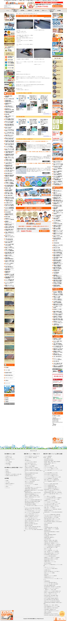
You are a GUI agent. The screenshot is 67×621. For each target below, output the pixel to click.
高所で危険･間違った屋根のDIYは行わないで (51, 554)
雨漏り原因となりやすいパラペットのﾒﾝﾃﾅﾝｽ (9, 135)
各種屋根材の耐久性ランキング (49, 577)
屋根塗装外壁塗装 (58, 92)
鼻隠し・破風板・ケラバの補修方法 (9, 116)
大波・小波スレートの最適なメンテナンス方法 (9, 157)
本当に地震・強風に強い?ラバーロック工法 (9, 171)
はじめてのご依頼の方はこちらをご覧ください (32, 456)
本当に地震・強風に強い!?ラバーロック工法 (51, 596)
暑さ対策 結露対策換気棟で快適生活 (8, 190)
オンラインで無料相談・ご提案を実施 (31, 457)
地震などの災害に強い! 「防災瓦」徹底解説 (58, 265)
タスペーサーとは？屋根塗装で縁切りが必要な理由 (52, 514)
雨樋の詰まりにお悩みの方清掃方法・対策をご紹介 (58, 349)
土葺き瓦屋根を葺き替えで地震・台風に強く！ (9, 152)
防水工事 (58, 78)
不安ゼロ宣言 (8, 460)
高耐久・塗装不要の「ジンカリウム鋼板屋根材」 (51, 551)
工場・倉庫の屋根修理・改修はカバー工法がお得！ (58, 344)
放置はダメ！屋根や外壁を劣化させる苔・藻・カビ (52, 592)
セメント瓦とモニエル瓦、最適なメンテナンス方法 (52, 503)
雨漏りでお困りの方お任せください (30, 463)
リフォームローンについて (29, 498)
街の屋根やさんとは (9, 456)
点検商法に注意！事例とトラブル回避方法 (31, 467)
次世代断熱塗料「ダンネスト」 (56, 273)
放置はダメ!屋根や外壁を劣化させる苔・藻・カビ (9, 227)
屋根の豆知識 (7, 216)
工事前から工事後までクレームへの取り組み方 (58, 299)
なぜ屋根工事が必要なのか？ (58, 190)
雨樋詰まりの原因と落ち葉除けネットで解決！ (58, 352)
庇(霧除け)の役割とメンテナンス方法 (8, 160)
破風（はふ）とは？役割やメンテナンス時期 (9, 285)
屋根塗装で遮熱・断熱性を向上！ (49, 537)
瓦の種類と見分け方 (8, 202)
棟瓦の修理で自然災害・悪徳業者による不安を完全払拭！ (53, 521)
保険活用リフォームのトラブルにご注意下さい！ (51, 588)
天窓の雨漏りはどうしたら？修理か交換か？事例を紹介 (52, 509)
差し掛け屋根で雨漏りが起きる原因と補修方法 (51, 599)
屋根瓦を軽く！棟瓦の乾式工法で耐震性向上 (57, 260)
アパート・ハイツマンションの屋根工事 (57, 359)
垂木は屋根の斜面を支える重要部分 (30, 504)
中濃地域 (6, 401)
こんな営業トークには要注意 (57, 307)
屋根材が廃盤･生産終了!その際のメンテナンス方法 (52, 518)
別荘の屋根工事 (56, 361)
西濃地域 (6, 399)
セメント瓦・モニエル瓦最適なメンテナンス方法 (9, 149)
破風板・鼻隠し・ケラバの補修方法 (49, 507)
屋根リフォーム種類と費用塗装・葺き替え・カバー (58, 211)
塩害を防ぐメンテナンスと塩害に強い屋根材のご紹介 (52, 591)
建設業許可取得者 (8, 372)
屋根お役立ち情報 (57, 247)
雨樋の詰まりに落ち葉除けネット (30, 522)
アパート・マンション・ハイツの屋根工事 (31, 484)
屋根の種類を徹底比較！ (56, 208)
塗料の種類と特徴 (57, 376)
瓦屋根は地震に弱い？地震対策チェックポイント (58, 263)
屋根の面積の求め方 (8, 173)
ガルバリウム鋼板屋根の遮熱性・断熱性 (58, 171)
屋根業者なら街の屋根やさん (10, 483)
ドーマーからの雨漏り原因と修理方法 (9, 266)
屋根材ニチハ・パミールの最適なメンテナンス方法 (58, 231)
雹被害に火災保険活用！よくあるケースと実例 (58, 283)
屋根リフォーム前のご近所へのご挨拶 (57, 297)
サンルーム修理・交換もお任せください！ (58, 341)
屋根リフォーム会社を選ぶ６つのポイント (58, 245)
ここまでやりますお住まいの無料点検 (51, 10)
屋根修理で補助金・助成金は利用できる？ (57, 286)
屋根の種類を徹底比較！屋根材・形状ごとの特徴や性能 (52, 492)
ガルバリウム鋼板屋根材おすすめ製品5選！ (58, 177)
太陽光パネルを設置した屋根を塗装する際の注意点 (33, 526)
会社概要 (59, 10)
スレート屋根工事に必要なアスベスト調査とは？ (9, 280)
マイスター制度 (8, 464)
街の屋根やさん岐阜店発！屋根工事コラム (12, 475)
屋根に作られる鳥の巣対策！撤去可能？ (58, 354)
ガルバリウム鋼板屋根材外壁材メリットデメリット (58, 182)
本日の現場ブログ (8, 472)
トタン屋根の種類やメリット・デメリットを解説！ (52, 499)
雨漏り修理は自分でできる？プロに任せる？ (9, 106)
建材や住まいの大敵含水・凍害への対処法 (9, 193)
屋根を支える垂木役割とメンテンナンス (9, 255)
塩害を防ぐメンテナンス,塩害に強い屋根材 (9, 224)
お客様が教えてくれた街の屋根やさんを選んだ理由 (13, 474)
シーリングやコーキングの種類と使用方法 (9, 163)
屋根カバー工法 (60, 66)
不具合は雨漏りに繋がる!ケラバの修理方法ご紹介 (9, 119)
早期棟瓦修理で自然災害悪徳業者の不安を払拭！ (9, 155)
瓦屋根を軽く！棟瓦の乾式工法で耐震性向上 (51, 541)
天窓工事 (58, 95)
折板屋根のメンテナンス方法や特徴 (49, 500)
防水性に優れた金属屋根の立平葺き (49, 585)
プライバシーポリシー (9, 377)
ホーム (8, 10)
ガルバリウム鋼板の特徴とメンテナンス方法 (9, 247)
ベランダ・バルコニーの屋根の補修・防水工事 (32, 480)
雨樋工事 (58, 74)
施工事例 (22, 10)
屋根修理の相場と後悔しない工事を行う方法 (57, 195)
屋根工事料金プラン (28, 460)
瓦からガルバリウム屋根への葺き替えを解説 (58, 166)
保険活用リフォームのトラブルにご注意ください (58, 322)
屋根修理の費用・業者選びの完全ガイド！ (9, 101)
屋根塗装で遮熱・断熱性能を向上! (58, 275)
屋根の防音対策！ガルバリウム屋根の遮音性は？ (58, 184)
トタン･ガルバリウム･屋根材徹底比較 (9, 239)
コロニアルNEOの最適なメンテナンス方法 (58, 236)
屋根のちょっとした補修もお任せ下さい (31, 464)
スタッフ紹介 (8, 482)
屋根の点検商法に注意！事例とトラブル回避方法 (58, 312)
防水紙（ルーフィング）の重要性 (49, 572)
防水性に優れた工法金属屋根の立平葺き (8, 165)
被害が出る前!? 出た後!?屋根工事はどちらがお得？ (58, 304)
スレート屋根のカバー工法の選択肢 (58, 213)
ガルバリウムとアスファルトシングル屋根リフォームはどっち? (9, 235)
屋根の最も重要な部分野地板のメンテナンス (9, 214)
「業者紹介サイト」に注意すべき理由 (57, 324)
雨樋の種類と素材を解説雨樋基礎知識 (9, 277)
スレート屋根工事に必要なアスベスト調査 (50, 547)
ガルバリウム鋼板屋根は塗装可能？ (58, 169)
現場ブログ (20, 13)
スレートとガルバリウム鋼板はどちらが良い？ (58, 161)
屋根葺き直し (59, 83)
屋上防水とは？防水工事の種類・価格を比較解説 (9, 141)
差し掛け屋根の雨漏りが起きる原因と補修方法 (9, 186)
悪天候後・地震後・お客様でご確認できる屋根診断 (52, 461)
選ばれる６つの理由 (9, 457)
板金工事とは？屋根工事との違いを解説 (9, 109)
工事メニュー (44, 10)
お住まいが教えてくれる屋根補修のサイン (58, 203)
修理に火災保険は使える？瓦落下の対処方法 (58, 255)
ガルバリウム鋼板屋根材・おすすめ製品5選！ (51, 478)
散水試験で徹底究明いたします (30, 474)
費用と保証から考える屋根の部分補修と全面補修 (32, 501)
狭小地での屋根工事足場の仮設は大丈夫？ (57, 238)
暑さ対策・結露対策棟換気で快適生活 (50, 534)
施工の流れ (37, 10)
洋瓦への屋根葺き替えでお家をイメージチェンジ (9, 232)
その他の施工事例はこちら (47, 113)
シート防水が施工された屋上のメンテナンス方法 (9, 133)
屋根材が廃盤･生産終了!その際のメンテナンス (9, 230)
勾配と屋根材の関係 (8, 195)
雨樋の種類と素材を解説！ (29, 525)
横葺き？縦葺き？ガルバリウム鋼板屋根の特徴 (58, 179)
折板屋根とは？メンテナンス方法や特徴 (58, 223)
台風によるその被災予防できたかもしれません (58, 250)
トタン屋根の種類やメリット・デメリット (57, 221)
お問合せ (6, 380)
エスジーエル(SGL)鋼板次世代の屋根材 (9, 245)
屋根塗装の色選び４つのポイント (57, 270)
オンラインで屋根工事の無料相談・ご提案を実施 (58, 292)
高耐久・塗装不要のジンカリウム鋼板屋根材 (9, 250)
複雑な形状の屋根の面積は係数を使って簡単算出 (51, 531)
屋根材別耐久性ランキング (8, 222)
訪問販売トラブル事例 (57, 309)
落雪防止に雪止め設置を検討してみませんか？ (32, 515)
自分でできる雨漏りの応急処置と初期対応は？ (58, 278)
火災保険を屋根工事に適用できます (30, 478)
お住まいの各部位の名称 (9, 98)
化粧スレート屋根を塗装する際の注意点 (57, 228)
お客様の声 (30, 10)
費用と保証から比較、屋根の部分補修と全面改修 (58, 200)
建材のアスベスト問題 (9, 210)
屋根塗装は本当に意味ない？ (8, 104)
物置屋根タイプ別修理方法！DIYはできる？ (57, 339)
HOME (17, 13)
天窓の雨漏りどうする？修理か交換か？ (9, 269)
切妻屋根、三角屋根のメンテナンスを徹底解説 (9, 183)
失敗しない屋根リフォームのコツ (57, 193)
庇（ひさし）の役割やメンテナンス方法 (9, 264)
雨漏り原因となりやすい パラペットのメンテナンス (33, 509)
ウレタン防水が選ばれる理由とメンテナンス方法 (9, 130)
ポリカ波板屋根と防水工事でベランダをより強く (58, 346)
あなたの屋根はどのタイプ (48, 458)
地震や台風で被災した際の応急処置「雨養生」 (9, 168)
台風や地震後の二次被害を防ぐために (58, 258)
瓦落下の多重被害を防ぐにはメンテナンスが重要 (58, 253)
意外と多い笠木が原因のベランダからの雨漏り (9, 122)
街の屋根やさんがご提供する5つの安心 (15, 10)
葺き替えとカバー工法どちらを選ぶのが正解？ (58, 205)
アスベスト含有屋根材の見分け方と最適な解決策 (9, 208)
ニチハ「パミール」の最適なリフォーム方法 (51, 468)
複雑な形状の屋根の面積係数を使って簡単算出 (9, 176)
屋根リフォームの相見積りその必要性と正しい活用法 (58, 294)
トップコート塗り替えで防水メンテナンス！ (9, 283)
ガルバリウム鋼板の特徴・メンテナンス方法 (51, 550)
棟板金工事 (59, 87)
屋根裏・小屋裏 (8, 188)
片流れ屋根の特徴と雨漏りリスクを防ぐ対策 (9, 180)
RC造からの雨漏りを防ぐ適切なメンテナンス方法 (9, 261)
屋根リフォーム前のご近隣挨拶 (30, 466)
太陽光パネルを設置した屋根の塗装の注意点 (58, 226)
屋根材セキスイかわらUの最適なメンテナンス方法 (58, 233)
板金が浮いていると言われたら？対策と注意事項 (58, 314)
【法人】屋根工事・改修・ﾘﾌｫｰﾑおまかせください (58, 364)
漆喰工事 (58, 70)
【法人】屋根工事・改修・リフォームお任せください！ (33, 487)
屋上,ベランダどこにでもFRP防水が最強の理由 (9, 138)
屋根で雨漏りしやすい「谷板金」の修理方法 (9, 200)
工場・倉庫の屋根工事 (57, 356)
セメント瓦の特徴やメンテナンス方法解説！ (9, 146)
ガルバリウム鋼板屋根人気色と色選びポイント (58, 174)
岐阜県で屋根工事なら (9, 375)
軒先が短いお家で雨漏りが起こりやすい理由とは (9, 205)
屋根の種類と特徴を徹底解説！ (8, 96)
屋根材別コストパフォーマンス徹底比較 (9, 219)
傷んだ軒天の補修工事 (47, 563)
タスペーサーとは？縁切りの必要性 (8, 127)
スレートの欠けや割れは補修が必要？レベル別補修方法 (52, 497)
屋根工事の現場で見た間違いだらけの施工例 (57, 268)
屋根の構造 (7, 114)
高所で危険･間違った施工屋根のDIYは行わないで (9, 253)
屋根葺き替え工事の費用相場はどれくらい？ (58, 198)
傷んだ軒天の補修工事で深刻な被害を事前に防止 (9, 125)
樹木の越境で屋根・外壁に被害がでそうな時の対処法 (58, 319)
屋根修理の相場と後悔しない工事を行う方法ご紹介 (33, 492)
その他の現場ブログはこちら (46, 174)
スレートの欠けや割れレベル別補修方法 (57, 216)
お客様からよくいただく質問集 (49, 465)
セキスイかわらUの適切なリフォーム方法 (50, 467)
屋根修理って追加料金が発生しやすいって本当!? (58, 317)
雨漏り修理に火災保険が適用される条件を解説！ (58, 280)
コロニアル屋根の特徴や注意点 (57, 218)
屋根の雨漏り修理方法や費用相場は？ (9, 258)
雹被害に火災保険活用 (47, 612)
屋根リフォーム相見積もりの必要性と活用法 (32, 495)
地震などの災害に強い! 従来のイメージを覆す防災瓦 (52, 544)
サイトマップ (7, 383)
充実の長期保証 (8, 463)
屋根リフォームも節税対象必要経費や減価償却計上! (58, 366)
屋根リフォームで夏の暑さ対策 (30, 481)
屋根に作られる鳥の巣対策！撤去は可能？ (31, 523)
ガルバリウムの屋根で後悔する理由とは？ (9, 242)
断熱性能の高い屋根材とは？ (8, 272)
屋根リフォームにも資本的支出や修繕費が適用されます (33, 499)
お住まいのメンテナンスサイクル (49, 567)
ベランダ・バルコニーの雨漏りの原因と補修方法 (9, 144)
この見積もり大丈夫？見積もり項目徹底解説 (57, 302)
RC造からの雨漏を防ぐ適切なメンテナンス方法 (51, 553)
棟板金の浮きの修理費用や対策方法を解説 (9, 112)
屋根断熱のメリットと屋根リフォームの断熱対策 (9, 275)
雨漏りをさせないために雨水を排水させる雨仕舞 (9, 198)
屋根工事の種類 (57, 58)
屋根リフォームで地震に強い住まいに (31, 477)
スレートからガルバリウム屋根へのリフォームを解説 (58, 164)
